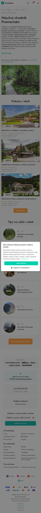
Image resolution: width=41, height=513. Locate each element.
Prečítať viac (24, 259)
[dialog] (20, 256)
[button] (20, 268)
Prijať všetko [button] (21, 263)
